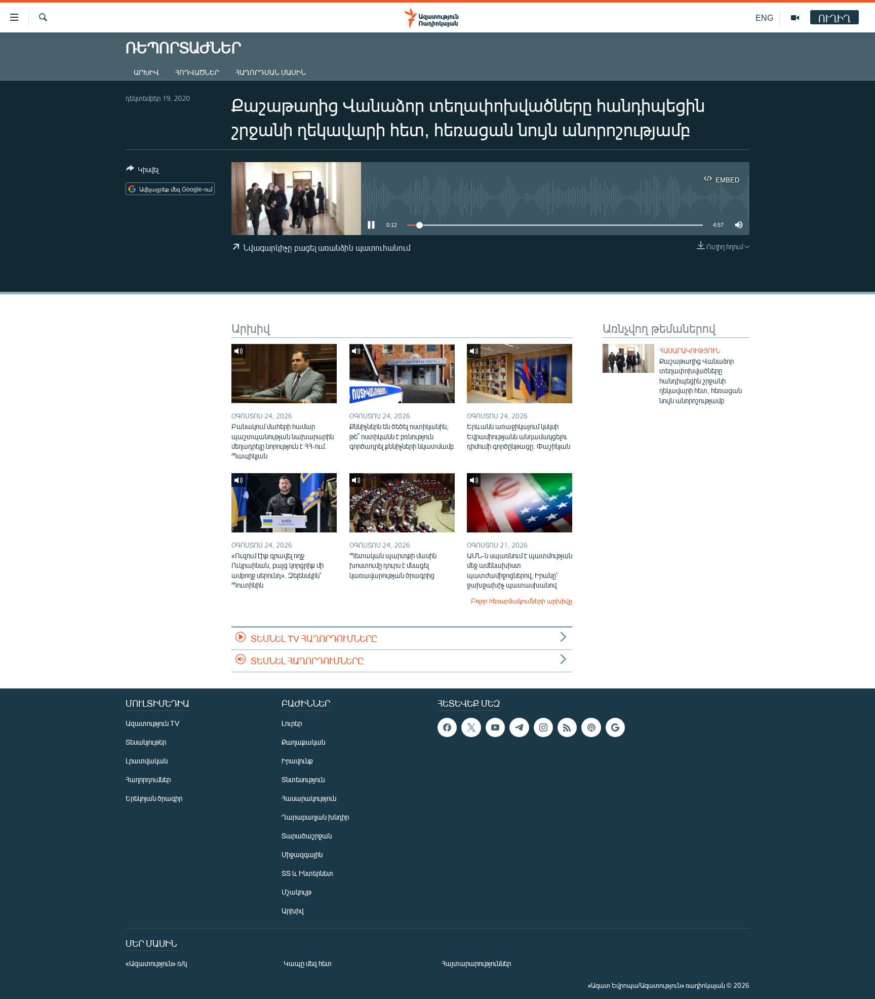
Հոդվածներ (197, 72)
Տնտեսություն (303, 779)
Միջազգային (302, 854)
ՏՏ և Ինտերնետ (307, 873)
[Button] (142, 171)
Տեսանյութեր (146, 742)
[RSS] (567, 727)
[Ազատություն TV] (795, 17)
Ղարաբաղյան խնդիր (315, 817)
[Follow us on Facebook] (447, 727)
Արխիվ (146, 72)
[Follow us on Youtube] (495, 727)
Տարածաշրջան (307, 835)
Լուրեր (292, 723)
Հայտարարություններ (476, 963)
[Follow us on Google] (615, 727)
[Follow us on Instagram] (543, 727)
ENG (764, 17)
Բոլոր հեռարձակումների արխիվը (521, 601)
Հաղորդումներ (148, 779)
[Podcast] (591, 727)
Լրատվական (147, 760)
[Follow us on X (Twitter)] (471, 727)
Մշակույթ (296, 892)
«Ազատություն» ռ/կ (156, 963)
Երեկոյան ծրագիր (154, 798)
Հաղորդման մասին (270, 72)
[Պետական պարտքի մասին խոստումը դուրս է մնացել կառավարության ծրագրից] (402, 502)
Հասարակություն (689, 351)
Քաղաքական (303, 742)
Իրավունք (297, 760)
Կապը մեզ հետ (308, 963)
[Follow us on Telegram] (519, 727)
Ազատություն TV (152, 723)
